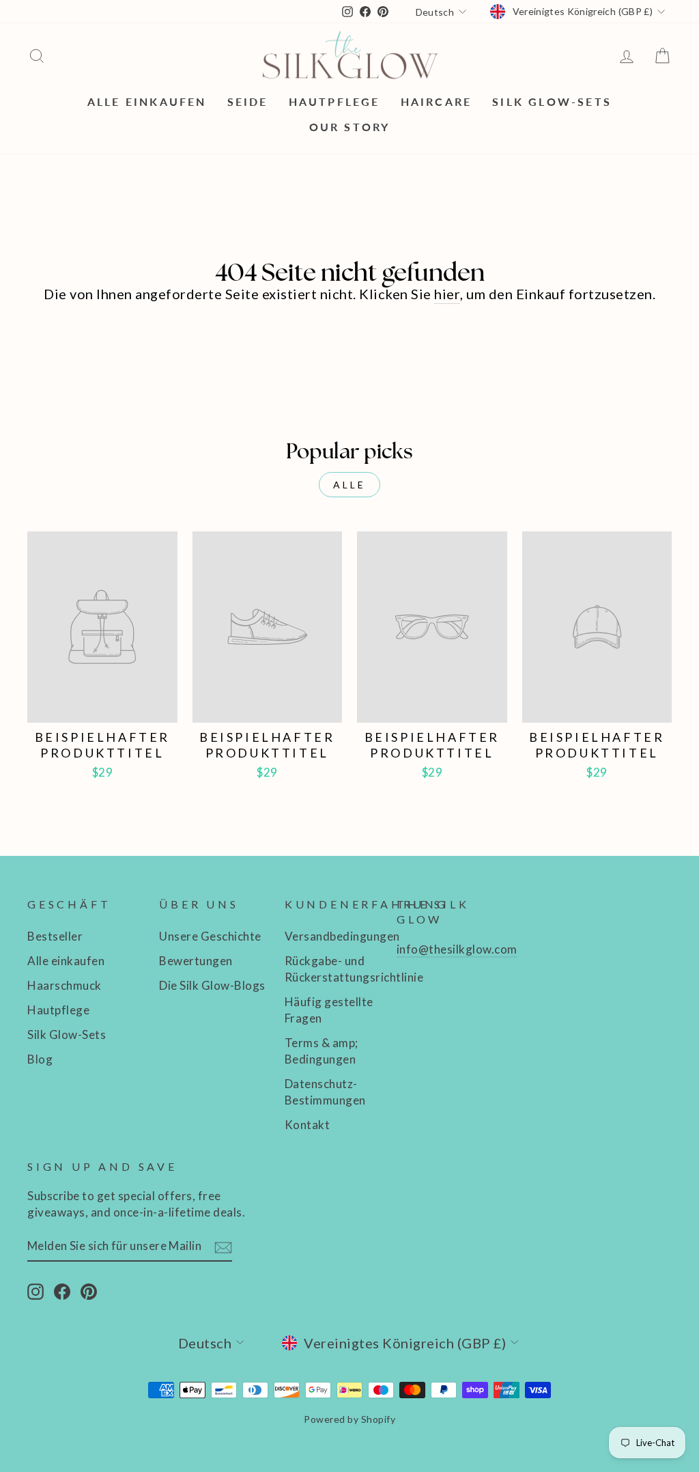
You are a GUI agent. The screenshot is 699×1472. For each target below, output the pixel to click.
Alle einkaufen (147, 101)
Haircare (436, 101)
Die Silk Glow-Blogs (212, 985)
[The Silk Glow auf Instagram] (35, 1291)
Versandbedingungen (342, 936)
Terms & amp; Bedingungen (321, 1051)
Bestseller (55, 936)
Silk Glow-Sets (552, 101)
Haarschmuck (64, 985)
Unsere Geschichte (210, 936)
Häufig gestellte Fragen (329, 1010)
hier (447, 294)
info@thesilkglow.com (457, 949)
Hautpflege (334, 101)
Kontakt (307, 1124)
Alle (350, 484)
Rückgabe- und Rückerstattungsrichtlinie (354, 969)
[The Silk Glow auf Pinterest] (89, 1291)
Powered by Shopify (349, 1419)
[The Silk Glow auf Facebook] (62, 1291)
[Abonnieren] (223, 1246)
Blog (40, 1059)
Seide (247, 101)
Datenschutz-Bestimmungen (325, 1092)
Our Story (349, 126)
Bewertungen (196, 961)
